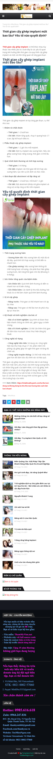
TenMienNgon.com (26, 755)
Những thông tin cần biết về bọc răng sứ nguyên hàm (32, 417)
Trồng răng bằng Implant (25, 540)
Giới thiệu (26, 749)
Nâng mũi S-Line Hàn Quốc (25, 518)
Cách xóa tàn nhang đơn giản (27, 562)
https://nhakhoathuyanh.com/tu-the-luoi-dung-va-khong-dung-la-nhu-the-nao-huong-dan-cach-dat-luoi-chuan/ (26, 386)
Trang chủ (6, 24)
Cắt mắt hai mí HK (21, 507)
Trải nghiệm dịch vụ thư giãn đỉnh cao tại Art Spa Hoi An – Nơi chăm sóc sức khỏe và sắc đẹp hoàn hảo (32, 486)
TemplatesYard (27, 753)
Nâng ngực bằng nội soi (24, 551)
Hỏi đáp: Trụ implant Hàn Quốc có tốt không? (30, 439)
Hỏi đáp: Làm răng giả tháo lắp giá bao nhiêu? (30, 428)
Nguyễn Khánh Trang (23, 496)
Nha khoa (14, 24)
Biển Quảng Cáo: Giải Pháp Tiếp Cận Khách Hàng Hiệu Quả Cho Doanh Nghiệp (32, 462)
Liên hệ (35, 749)
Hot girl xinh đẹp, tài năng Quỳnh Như (30, 472)
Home (18, 749)
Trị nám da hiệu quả (23, 529)
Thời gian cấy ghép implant (15, 47)
